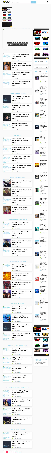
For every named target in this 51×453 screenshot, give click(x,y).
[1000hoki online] (4, 12)
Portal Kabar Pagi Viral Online (18, 303)
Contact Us (42, 359)
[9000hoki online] (9, 15)
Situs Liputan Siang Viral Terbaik (17, 177)
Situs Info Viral (17, 135)
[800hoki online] (4, 17)
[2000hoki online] (9, 17)
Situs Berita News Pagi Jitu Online (18, 93)
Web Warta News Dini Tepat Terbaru (17, 261)
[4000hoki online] (4, 20)
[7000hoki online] (4, 15)
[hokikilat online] (9, 9)
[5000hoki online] (9, 12)
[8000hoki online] (4, 9)
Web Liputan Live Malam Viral (18, 429)
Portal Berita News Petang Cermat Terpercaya (17, 387)
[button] (5, 39)
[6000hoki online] (9, 20)
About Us (37, 359)
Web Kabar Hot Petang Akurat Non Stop (17, 219)
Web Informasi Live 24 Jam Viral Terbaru (17, 345)
